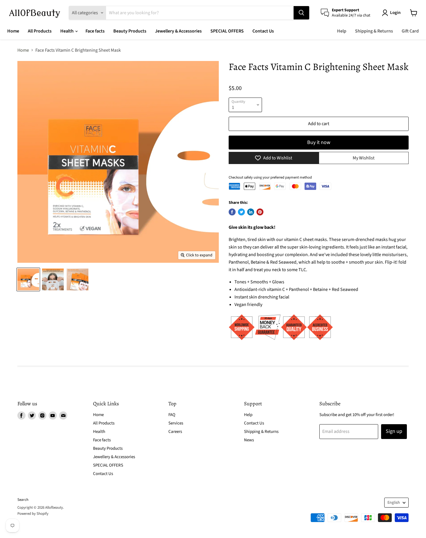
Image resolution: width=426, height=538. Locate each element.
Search (22, 499)
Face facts (95, 31)
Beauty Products (129, 31)
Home (13, 31)
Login (395, 13)
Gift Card (410, 31)
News (249, 440)
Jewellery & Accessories (178, 31)
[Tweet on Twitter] (241, 211)
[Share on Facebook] (232, 211)
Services (175, 423)
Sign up (394, 431)
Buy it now (318, 142)
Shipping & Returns (374, 31)
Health (67, 31)
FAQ (171, 415)
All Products (40, 31)
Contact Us (263, 31)
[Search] (301, 12)
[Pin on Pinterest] (259, 211)
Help (341, 31)
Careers (175, 432)
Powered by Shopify (32, 513)
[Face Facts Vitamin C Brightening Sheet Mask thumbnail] (28, 279)
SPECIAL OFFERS (227, 31)
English (393, 502)
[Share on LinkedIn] (250, 211)
